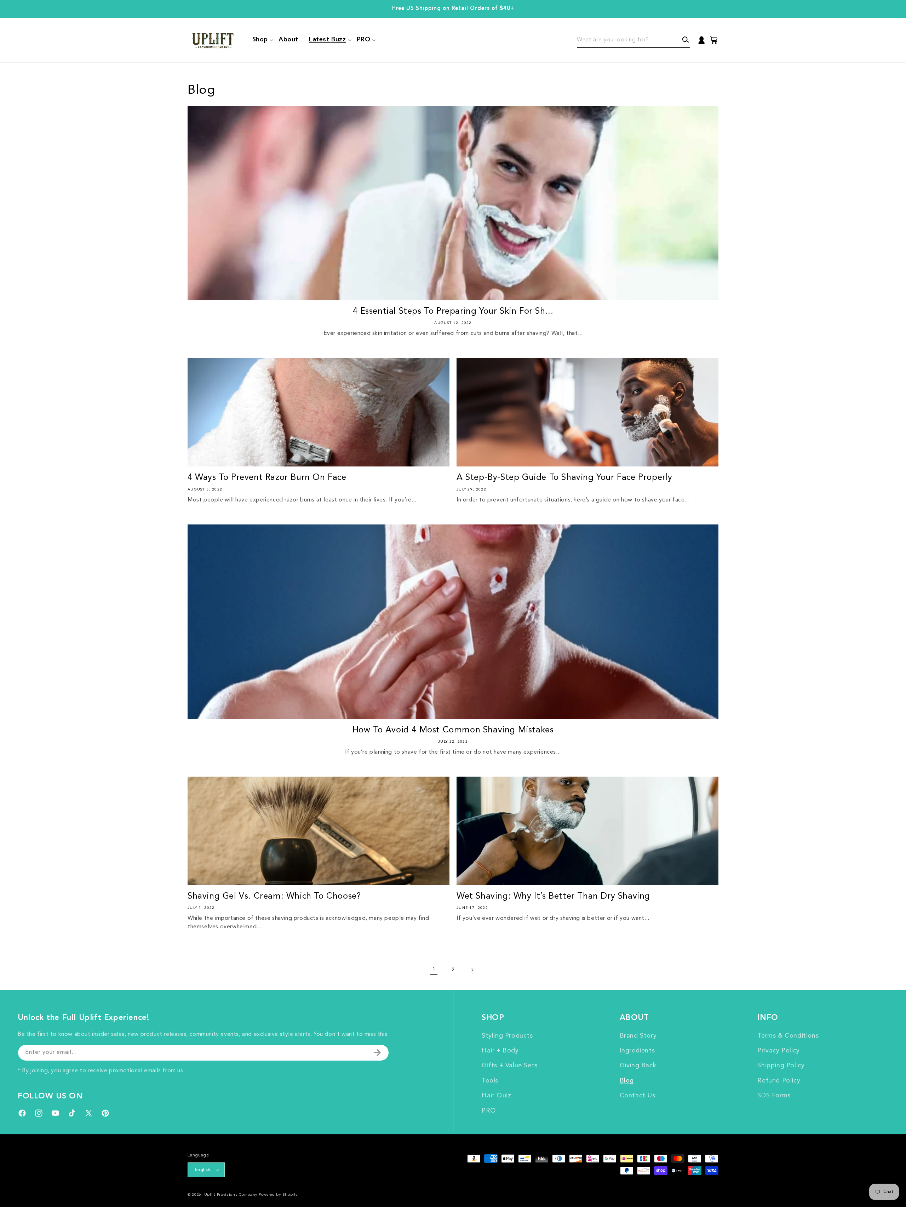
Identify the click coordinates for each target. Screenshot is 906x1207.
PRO (489, 1111)
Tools (490, 1081)
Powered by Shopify (278, 1195)
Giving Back (638, 1065)
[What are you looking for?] (685, 40)
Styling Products (507, 1036)
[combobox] (633, 40)
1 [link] (434, 970)
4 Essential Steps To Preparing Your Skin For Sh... (453, 311)
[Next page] (472, 969)
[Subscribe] (377, 1052)
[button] (260, 39)
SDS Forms (773, 1095)
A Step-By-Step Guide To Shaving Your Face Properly (564, 478)
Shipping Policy (780, 1065)
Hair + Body (500, 1051)
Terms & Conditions (788, 1036)
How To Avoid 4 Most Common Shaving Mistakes (453, 730)
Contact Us (637, 1095)
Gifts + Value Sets (510, 1065)
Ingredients (637, 1051)
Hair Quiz (496, 1095)
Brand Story (638, 1036)
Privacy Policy (778, 1051)
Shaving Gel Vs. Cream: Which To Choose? (274, 896)
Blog (627, 1081)
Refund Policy (778, 1081)
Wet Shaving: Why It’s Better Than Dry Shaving (553, 896)
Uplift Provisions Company (231, 1195)
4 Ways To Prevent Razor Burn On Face (267, 478)
